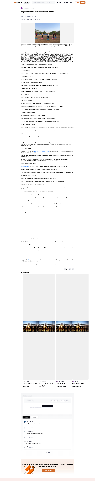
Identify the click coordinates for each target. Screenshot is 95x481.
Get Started (48, 470)
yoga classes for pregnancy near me (41, 151)
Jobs (71, 2)
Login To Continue (47, 406)
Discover (59, 2)
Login (77, 2)
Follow (32, 8)
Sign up (83, 2)
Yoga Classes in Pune (25, 166)
